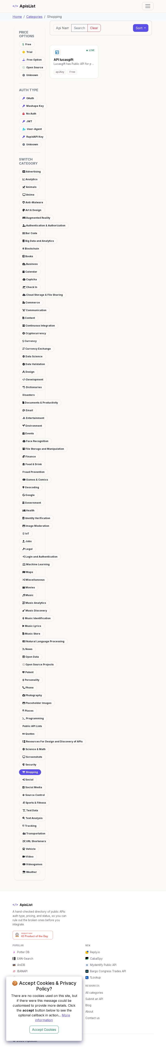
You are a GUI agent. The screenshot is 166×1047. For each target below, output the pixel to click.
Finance (30, 456)
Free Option (34, 59)
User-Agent (34, 129)
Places (28, 710)
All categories (94, 992)
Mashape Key (35, 105)
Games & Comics (37, 479)
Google (30, 495)
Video (29, 856)
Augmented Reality (38, 217)
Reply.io (95, 952)
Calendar (31, 271)
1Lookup (95, 977)
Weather (31, 872)
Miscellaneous (35, 579)
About (89, 1011)
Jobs (28, 541)
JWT (29, 121)
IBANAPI (22, 971)
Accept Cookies (44, 1030)
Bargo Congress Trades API (108, 971)
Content (29, 317)
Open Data (32, 656)
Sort (139, 28)
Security (30, 764)
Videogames (34, 864)
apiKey (60, 72)
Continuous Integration (40, 325)
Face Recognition (37, 441)
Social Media (33, 787)
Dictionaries (33, 387)
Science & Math (35, 749)
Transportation (35, 833)
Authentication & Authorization (45, 225)
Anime (30, 194)
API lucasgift (63, 60)
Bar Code (31, 233)
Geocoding (31, 487)
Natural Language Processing (45, 641)
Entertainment (34, 418)
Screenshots (33, 756)
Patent (29, 672)
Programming (34, 718)
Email (29, 410)
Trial (29, 52)
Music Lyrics (32, 625)
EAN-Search (25, 958)
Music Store (32, 633)
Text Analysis (34, 818)
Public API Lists (32, 726)
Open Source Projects (39, 664)
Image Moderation (37, 525)
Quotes (29, 733)
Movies (30, 587)
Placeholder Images (38, 702)
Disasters (28, 394)
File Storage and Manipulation (44, 448)
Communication (35, 310)
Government (32, 502)
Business (32, 263)
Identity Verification (37, 518)
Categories (34, 17)
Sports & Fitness (35, 802)
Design (29, 371)
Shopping (31, 772)
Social (29, 779)
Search (79, 28)
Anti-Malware (34, 202)
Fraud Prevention (33, 471)
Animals (30, 186)
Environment (33, 425)
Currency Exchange (38, 348)
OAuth (30, 98)
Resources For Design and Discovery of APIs (54, 741)
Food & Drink (33, 464)
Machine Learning (38, 564)
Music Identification (37, 618)
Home (17, 17)
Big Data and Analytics (39, 240)
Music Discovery (36, 610)
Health (30, 510)
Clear (94, 28)
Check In (31, 287)
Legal (29, 548)
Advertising (33, 171)
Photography (33, 695)
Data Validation (35, 364)
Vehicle (30, 848)
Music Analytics (35, 602)
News (28, 649)
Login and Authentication (41, 556)
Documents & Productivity (41, 402)
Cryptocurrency (35, 333)
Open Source (34, 67)
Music (29, 595)
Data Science (34, 356)
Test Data (32, 810)
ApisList (24, 6)
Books (29, 256)
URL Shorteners (36, 841)
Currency (30, 341)
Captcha (31, 279)
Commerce (32, 302)
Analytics (31, 179)
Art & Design (33, 210)
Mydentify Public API (103, 965)
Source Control (35, 794)
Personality (31, 679)
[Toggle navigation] (147, 6)
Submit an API (94, 999)
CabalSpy (96, 958)
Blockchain (31, 248)
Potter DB (23, 952)
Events (29, 433)
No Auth (31, 113)
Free (28, 44)
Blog (88, 1005)
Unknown (32, 75)
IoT (26, 533)
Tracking (30, 825)
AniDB (21, 965)
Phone (29, 687)
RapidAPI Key (34, 136)
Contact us (92, 1018)
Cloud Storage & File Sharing (44, 294)
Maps (29, 572)
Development (34, 379)
